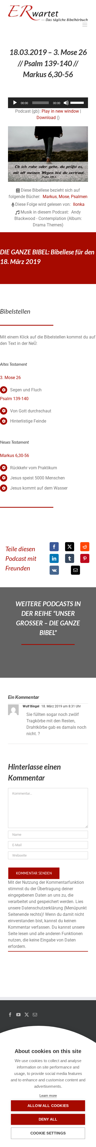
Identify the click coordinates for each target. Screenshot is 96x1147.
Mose (64, 196)
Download (46, 117)
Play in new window (60, 111)
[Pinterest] (85, 558)
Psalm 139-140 (14, 398)
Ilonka (79, 204)
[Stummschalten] (66, 102)
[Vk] (54, 570)
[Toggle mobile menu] (85, 24)
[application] (48, 102)
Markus (50, 196)
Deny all (48, 1119)
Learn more (48, 1096)
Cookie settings (48, 1133)
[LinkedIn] (54, 558)
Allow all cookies (48, 1106)
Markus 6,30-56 (14, 455)
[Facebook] (54, 547)
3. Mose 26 (10, 377)
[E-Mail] (75, 570)
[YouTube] (18, 1014)
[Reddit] (85, 547)
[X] (69, 547)
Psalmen (79, 196)
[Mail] (35, 1014)
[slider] (77, 102)
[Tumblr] (69, 558)
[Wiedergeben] (15, 102)
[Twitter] (27, 1014)
